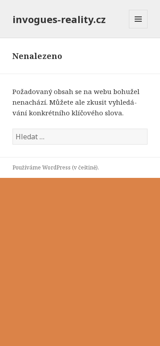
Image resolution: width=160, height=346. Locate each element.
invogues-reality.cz (59, 19)
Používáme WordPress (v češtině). (55, 167)
